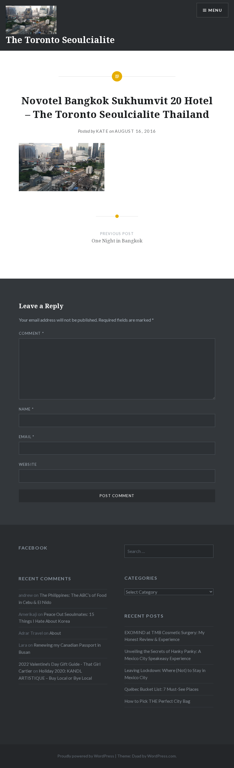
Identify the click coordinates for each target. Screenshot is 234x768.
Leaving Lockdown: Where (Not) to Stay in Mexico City (164, 674)
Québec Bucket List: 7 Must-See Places (161, 689)
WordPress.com (161, 755)
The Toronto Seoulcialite (60, 40)
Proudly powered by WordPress (85, 755)
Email (27, 436)
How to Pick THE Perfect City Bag (157, 701)
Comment (31, 333)
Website (28, 464)
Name (26, 409)
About (55, 633)
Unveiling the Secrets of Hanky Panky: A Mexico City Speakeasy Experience (162, 655)
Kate (102, 131)
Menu (215, 10)
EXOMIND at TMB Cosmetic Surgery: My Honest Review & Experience (164, 636)
